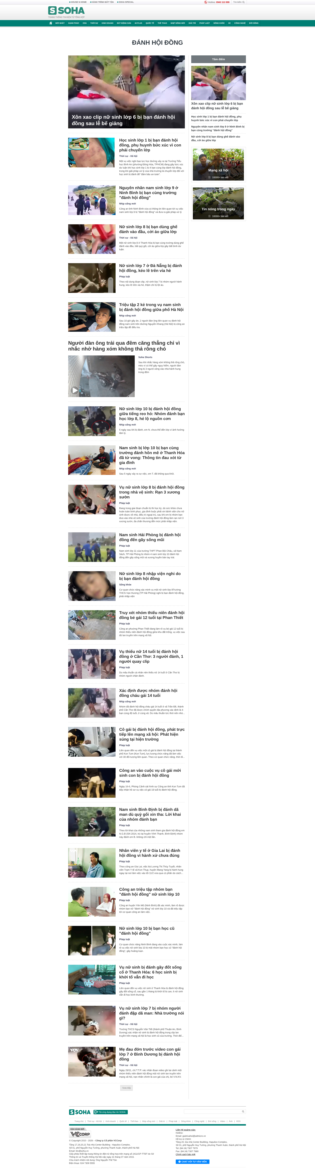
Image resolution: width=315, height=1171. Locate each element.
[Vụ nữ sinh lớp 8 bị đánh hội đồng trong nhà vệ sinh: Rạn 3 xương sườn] (92, 499)
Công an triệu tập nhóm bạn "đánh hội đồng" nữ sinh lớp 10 (149, 892)
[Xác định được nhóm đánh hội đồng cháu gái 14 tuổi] (92, 703)
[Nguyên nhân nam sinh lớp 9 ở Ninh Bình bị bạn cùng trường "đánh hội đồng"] (92, 200)
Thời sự (94, 23)
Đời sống (253, 23)
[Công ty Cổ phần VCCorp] (113, 1132)
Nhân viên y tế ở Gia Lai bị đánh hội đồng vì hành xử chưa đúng (149, 853)
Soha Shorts (145, 357)
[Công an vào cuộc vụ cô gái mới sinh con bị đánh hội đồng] (92, 783)
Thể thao (162, 23)
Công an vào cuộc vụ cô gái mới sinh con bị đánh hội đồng (150, 773)
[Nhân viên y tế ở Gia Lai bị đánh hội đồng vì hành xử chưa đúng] (92, 863)
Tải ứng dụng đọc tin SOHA (112, 1112)
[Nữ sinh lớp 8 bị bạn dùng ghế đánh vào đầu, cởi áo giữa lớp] (92, 239)
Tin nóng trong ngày (218, 209)
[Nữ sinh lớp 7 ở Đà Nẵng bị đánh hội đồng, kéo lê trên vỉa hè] (92, 278)
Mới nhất (60, 23)
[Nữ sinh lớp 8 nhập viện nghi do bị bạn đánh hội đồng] (92, 586)
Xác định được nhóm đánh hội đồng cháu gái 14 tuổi (148, 693)
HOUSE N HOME (79, 2)
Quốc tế (150, 23)
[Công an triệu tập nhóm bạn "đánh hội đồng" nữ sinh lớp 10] (92, 902)
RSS (238, 1121)
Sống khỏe (219, 23)
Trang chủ (79, 1121)
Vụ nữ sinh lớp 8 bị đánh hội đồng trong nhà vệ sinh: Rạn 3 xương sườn (151, 492)
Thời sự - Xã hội (128, 156)
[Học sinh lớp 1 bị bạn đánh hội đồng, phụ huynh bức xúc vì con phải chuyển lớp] (92, 152)
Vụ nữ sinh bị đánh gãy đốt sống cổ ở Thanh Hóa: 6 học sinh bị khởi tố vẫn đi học (150, 972)
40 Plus (138, 23)
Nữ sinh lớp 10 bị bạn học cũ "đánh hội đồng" (146, 931)
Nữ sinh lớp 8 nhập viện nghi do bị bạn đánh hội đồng (150, 576)
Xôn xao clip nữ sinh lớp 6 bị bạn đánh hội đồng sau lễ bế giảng (123, 120)
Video (222, 1121)
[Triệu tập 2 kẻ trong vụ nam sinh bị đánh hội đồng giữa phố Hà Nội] (92, 317)
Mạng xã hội (218, 170)
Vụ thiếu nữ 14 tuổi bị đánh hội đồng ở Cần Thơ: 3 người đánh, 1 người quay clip (151, 656)
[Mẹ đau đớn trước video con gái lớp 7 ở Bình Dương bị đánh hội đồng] (92, 1062)
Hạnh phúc (73, 23)
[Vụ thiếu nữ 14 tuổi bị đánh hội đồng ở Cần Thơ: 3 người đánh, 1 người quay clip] (92, 664)
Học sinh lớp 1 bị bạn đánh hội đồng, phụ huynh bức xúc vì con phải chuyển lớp (150, 145)
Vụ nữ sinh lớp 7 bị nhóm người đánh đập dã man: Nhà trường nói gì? (151, 1013)
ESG (85, 23)
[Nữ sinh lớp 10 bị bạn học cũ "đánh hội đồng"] (92, 941)
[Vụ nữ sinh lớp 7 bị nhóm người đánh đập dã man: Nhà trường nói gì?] (92, 1020)
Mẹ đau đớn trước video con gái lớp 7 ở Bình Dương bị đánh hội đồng (150, 1054)
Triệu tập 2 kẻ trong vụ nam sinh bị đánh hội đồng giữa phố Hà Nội (151, 307)
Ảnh (231, 1121)
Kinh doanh (107, 23)
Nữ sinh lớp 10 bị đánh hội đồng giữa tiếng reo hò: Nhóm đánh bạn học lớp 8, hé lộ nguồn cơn (152, 414)
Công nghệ (240, 23)
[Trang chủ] (66, 12)
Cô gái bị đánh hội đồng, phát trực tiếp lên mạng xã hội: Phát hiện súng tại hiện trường (152, 734)
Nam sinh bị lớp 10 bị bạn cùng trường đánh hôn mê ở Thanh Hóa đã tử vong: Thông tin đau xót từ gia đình (152, 455)
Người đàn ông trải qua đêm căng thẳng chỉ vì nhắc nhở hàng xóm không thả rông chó (124, 346)
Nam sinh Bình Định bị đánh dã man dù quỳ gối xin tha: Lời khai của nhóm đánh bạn (150, 814)
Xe (229, 23)
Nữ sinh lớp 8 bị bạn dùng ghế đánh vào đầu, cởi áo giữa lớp (148, 229)
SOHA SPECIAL (126, 2)
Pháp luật (204, 23)
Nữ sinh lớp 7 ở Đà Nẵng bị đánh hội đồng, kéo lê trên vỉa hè (150, 268)
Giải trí (192, 23)
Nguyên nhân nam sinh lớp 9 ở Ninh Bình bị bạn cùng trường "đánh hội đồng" (148, 192)
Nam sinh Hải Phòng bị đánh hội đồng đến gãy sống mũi (150, 537)
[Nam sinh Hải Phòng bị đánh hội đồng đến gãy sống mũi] (92, 547)
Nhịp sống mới (178, 23)
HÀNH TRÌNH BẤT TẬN (103, 2)
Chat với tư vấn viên (194, 1161)
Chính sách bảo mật (185, 1154)
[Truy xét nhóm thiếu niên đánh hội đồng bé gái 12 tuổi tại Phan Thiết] (92, 625)
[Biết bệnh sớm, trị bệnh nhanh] (249, 12)
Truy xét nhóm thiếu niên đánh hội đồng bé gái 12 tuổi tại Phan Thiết (151, 615)
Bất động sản (124, 23)
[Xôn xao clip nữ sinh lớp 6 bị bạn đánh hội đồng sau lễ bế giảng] (126, 91)
